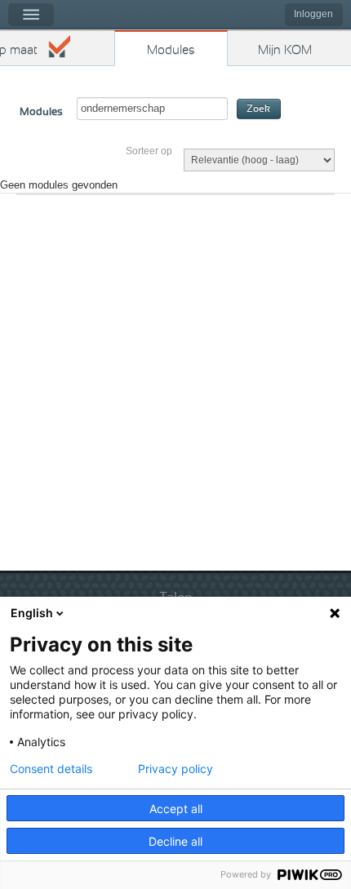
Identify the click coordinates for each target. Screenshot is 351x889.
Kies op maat (19, 50)
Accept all (175, 809)
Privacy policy (175, 769)
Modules (171, 50)
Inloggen (313, 14)
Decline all (175, 841)
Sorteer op (149, 151)
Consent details (51, 769)
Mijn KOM (285, 50)
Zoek (258, 108)
